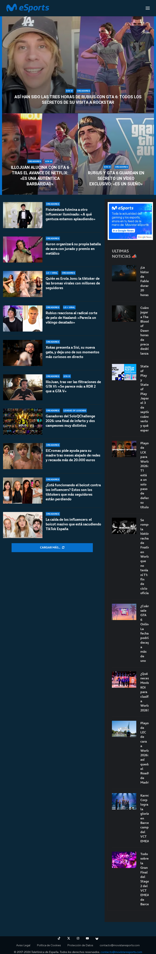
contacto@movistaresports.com (120, 945)
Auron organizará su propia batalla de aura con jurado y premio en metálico (73, 249)
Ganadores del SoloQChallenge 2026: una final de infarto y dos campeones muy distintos (70, 421)
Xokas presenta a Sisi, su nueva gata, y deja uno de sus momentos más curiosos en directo (72, 352)
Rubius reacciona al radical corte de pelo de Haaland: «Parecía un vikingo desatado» (71, 318)
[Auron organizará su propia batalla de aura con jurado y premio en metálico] (22, 250)
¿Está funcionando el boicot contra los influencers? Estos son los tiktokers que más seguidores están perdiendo (73, 492)
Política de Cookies (49, 945)
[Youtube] (87, 938)
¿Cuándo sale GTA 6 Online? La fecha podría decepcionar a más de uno (144, 633)
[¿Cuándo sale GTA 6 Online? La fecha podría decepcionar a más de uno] (124, 612)
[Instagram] (78, 938)
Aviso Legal (23, 945)
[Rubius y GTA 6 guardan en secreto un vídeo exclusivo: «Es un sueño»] (116, 154)
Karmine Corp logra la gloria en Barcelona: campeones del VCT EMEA (144, 818)
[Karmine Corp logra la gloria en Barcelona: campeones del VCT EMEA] (124, 801)
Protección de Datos (80, 945)
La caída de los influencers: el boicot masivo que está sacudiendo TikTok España (73, 524)
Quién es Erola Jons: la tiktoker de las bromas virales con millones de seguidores (73, 283)
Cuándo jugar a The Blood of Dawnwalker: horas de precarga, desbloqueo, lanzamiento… (144, 330)
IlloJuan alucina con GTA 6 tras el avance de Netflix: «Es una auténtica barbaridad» (40, 175)
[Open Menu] (148, 8)
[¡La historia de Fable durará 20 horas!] (124, 273)
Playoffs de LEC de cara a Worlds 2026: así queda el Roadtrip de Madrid (144, 753)
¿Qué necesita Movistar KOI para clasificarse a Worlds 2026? (144, 691)
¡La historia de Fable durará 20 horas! (144, 281)
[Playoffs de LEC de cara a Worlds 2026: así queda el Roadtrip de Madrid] (124, 729)
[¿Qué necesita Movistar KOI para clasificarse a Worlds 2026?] (124, 679)
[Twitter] (68, 938)
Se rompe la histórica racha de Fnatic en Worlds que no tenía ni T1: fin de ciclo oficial (144, 556)
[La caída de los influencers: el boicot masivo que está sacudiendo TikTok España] (22, 525)
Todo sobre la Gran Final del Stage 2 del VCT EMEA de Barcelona (144, 879)
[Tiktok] (59, 938)
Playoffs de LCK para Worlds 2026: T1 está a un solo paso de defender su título (144, 475)
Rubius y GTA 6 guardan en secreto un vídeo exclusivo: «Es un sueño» (116, 178)
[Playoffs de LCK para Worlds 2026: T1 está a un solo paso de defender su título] (124, 449)
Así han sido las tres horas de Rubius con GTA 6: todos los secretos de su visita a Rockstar (78, 99)
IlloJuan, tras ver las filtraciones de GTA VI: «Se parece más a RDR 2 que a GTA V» (73, 386)
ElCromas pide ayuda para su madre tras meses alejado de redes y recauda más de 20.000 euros (73, 455)
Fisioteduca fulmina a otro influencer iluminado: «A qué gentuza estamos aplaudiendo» (70, 214)
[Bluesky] (96, 938)
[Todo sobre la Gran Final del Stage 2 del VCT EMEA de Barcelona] (124, 860)
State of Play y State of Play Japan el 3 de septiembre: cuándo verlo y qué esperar (144, 398)
